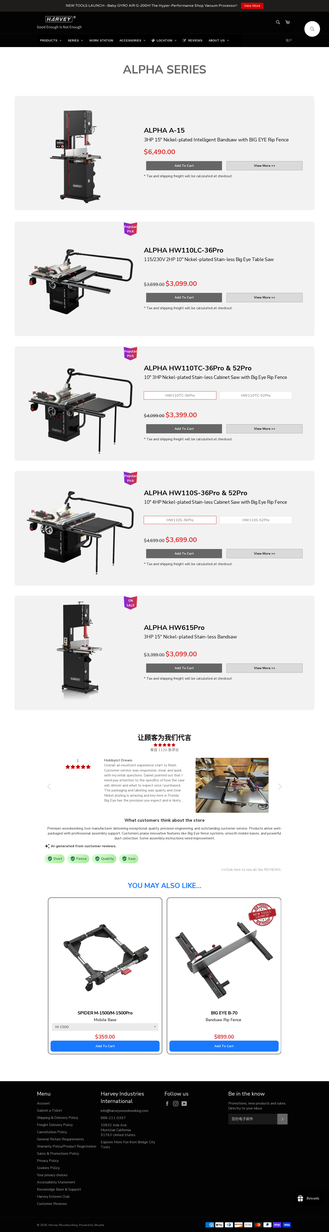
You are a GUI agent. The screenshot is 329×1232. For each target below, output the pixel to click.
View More (252, 6)
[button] (50, 786)
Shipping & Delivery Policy (57, 1117)
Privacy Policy (48, 1160)
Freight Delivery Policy (55, 1124)
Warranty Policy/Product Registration (66, 1146)
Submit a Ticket (49, 1110)
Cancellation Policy (52, 1132)
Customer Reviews (52, 1203)
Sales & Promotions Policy (58, 1153)
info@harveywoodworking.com (124, 1110)
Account (43, 1103)
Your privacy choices (52, 1175)
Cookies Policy (48, 1167)
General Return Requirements (60, 1139)
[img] (164, 745)
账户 (289, 40)
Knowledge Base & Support (59, 1189)
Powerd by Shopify (91, 1225)
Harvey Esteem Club (53, 1196)
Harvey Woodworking (63, 1225)
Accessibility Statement (56, 1182)
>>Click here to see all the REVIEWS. (251, 869)
